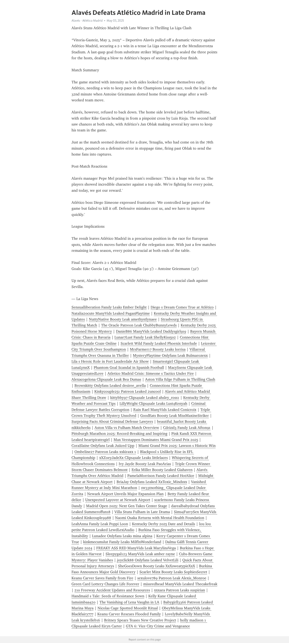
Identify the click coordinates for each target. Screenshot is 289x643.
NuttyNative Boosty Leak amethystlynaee (123, 319)
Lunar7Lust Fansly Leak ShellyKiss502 (145, 337)
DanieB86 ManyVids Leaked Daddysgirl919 (151, 331)
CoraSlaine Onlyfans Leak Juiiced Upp (103, 445)
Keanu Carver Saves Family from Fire (102, 578)
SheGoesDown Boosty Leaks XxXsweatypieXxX (156, 566)
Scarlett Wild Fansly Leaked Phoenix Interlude (159, 343)
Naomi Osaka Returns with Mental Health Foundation (159, 517)
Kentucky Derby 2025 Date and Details (163, 524)
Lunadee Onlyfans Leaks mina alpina (122, 536)
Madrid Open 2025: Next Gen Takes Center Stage (126, 506)
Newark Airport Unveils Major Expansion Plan (125, 494)
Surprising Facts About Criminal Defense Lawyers (112, 421)
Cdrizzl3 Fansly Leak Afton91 (187, 427)
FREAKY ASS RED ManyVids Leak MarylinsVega (136, 548)
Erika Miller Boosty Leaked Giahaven (162, 469)
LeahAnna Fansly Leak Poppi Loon (100, 524)
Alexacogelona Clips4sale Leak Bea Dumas (106, 379)
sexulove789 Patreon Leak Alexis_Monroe (171, 578)
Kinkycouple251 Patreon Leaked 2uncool (127, 391)
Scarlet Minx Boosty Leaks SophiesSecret (173, 572)
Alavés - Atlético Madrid (87, 20)
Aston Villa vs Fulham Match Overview (127, 427)
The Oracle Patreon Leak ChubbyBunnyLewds (139, 325)
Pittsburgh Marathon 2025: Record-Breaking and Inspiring (119, 433)
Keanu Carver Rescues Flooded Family (129, 614)
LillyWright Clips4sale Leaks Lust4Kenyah (153, 403)
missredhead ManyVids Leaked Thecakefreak (180, 584)
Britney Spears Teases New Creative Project (140, 620)
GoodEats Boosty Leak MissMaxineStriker (174, 415)
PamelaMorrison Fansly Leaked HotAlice (160, 475)
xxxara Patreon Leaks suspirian (179, 590)
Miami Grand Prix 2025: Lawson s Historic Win (177, 445)
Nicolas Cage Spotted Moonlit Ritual (128, 608)
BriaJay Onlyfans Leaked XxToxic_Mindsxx (152, 481)
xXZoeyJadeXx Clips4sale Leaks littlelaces (133, 457)
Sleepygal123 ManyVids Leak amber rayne (140, 554)
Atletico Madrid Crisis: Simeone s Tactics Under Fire (150, 373)
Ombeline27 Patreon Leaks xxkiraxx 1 (105, 451)
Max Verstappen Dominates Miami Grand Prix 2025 (156, 439)
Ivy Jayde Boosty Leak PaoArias (145, 463)
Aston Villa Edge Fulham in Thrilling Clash (180, 379)
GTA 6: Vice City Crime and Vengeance (158, 626)
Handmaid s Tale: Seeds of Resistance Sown (108, 596)
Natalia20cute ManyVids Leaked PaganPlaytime (111, 313)
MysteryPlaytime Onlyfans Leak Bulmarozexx (170, 355)
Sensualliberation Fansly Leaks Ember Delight (109, 307)
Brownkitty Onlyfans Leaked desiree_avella (110, 385)
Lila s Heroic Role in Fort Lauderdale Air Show (110, 361)
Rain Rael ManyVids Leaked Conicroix (164, 409)
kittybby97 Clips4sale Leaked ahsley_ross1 (144, 397)
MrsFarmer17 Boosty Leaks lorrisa (158, 349)
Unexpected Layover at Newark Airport (117, 499)
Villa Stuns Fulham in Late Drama (142, 511)
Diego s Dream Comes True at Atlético (182, 307)
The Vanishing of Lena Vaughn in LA (129, 602)
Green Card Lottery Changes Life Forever (105, 584)
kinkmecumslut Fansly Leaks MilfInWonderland (122, 542)
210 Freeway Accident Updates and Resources (112, 590)
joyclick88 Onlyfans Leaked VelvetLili (147, 560)
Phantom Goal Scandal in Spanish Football (129, 367)
